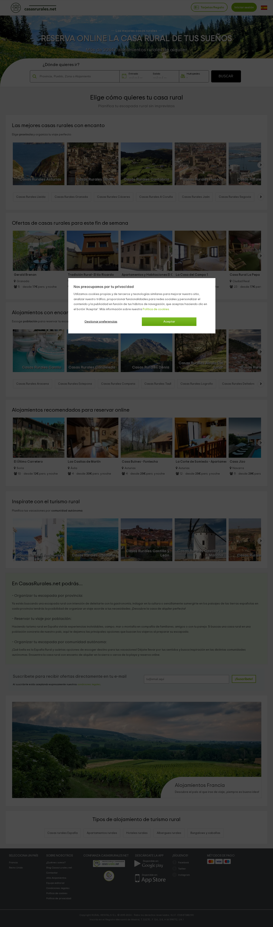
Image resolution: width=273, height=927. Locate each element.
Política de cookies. (156, 309)
